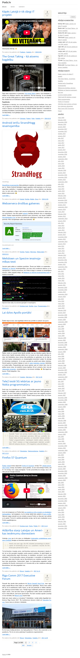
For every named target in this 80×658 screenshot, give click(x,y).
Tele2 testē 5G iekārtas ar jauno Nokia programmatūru (21, 382)
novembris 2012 (62, 237)
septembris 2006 (62, 404)
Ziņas (36, 199)
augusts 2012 (62, 244)
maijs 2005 (61, 441)
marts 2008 (61, 363)
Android (22, 199)
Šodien (4, 465)
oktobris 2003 (62, 475)
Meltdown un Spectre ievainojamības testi (21, 260)
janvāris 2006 (62, 423)
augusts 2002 (62, 508)
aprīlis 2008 (61, 361)
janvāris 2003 (62, 496)
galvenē (25, 213)
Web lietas (33, 252)
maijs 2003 (61, 487)
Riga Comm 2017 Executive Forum (18, 577)
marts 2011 (61, 280)
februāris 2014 (62, 214)
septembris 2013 (62, 218)
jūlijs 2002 (61, 510)
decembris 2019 (62, 122)
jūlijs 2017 (61, 138)
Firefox (31, 526)
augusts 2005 (62, 434)
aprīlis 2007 (61, 388)
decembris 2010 (62, 287)
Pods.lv (6, 2)
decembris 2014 (62, 200)
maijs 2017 (61, 143)
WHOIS (13, 6)
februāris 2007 (62, 393)
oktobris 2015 (62, 179)
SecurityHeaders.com (9, 217)
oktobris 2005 (62, 430)
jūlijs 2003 (61, 482)
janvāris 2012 (62, 257)
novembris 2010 (62, 290)
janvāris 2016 (62, 173)
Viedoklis (28, 52)
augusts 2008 (62, 351)
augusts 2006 (62, 407)
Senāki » (29, 645)
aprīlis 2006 (61, 416)
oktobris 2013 (62, 216)
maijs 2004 (61, 459)
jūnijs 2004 (61, 457)
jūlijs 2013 (61, 223)
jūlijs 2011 (61, 271)
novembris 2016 (62, 154)
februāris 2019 (62, 124)
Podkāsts (22, 52)
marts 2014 (61, 211)
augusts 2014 (62, 209)
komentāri (47, 13)
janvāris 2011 (61, 285)
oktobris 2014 (62, 205)
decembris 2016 (62, 152)
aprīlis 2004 (61, 462)
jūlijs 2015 (61, 184)
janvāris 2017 (62, 149)
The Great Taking (30, 93)
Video (33, 118)
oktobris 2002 (62, 503)
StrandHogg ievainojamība (10, 185)
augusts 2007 (62, 379)
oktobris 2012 (62, 239)
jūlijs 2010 (61, 299)
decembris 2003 (62, 471)
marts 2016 (61, 168)
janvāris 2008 (62, 368)
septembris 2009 (62, 322)
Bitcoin (22, 571)
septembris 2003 (62, 478)
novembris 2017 (62, 131)
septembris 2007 (62, 377)
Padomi (28, 118)
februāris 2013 (62, 232)
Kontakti (21, 6)
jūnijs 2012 (61, 246)
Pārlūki (35, 526)
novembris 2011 (62, 262)
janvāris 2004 (62, 469)
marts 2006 (61, 418)
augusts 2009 (62, 324)
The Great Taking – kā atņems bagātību (20, 58)
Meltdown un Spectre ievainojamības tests (37, 272)
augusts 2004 (62, 452)
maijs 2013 (61, 225)
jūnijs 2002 (61, 512)
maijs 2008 (61, 358)
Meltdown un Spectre (9, 268)
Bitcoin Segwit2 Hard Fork (36, 583)
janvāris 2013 (62, 234)
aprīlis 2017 (61, 145)
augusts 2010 (62, 296)
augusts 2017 (62, 136)
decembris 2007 (62, 370)
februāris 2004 (62, 466)
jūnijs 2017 (61, 140)
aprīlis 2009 (61, 333)
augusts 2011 (62, 269)
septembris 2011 (62, 267)
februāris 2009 (62, 338)
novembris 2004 (62, 446)
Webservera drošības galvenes (21, 203)
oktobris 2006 (62, 402)
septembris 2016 (62, 159)
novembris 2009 (62, 317)
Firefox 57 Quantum (14, 457)
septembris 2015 (62, 182)
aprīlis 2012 (61, 251)
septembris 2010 (62, 294)
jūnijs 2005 (61, 439)
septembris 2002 (62, 505)
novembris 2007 (62, 372)
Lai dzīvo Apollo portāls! (16, 312)
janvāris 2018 (62, 127)
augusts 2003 (62, 480)
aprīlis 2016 (61, 166)
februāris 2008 (62, 365)
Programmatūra (42, 306)
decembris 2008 (62, 342)
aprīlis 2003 (61, 489)
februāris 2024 (62, 120)
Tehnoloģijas (23, 451)
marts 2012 (61, 253)
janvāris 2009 (62, 340)
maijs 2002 (61, 514)
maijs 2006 (61, 413)
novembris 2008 (62, 345)
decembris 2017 (62, 129)
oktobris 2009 (62, 319)
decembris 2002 (62, 498)
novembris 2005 (62, 427)
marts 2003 (61, 491)
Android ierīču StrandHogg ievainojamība (18, 124)
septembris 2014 (62, 207)
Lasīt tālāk (6, 115)
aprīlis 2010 (61, 306)
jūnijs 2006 (61, 411)
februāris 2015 (62, 195)
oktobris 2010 (62, 292)
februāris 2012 (62, 255)
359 (23, 645)
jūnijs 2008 (61, 356)
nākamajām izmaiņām (9, 369)
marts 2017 (61, 147)
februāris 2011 (62, 283)
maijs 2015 (61, 189)
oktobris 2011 (62, 264)
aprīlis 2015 (61, 191)
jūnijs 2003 (61, 485)
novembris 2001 (62, 528)
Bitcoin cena (18, 595)
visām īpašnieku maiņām (37, 363)
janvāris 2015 (62, 198)
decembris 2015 (62, 175)
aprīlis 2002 (61, 517)
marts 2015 (61, 193)
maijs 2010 (61, 303)
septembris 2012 (62, 241)
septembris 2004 (62, 450)
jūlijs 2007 (61, 381)
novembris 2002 (62, 501)
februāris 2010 (62, 310)
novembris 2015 (62, 177)
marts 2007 (61, 390)
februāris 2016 (62, 170)
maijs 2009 (61, 331)
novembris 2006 (62, 400)
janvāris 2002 (62, 524)
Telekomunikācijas (33, 451)
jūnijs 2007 (61, 384)
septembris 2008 (62, 349)
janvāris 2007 (62, 395)
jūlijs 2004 (61, 455)
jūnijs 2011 (61, 273)
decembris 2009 (62, 315)
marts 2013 (61, 230)
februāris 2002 (62, 521)
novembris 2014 (62, 202)
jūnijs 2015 (61, 186)
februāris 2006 (62, 420)
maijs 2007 (61, 386)
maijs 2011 (61, 276)
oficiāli (9, 465)
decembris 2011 (62, 260)
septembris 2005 (62, 432)
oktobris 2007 (62, 374)
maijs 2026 (61, 117)
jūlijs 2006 (61, 409)
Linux (35, 306)
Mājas (4, 6)
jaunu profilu (47, 514)
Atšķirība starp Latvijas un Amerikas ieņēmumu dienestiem (22, 531)
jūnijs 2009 (61, 328)
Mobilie (32, 199)
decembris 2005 (62, 425)
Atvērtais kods (24, 306)
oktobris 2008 (62, 347)
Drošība (27, 199)
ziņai (9, 538)
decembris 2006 (62, 397)
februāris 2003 (62, 494)
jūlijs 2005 (61, 436)
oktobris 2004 (62, 448)
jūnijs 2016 (61, 163)
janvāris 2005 (62, 443)
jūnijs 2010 (61, 301)
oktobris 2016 (62, 156)
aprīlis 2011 (61, 278)
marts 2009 (61, 335)
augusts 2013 (62, 221)
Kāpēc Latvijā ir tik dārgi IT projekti (18, 13)
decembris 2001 (62, 526)
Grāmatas (23, 118)
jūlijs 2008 (61, 354)
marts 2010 (61, 308)
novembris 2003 (62, 473)
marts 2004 (61, 464)
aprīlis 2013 (61, 228)
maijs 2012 (61, 248)
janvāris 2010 (62, 312)
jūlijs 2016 (61, 161)
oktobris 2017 (62, 133)
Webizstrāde (40, 252)
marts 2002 (61, 519)
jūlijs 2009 (61, 326)
